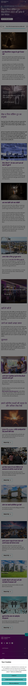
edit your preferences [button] (16, 671)
